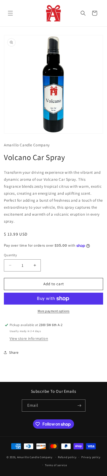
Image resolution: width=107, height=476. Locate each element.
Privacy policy (91, 457)
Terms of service (56, 465)
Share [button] (14, 352)
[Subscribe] (79, 405)
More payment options (54, 311)
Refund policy (67, 457)
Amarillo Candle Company (35, 457)
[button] (10, 13)
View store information (29, 338)
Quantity (10, 255)
